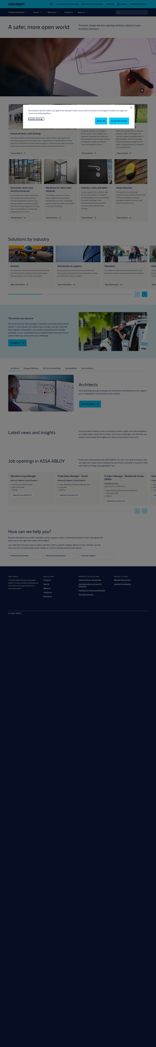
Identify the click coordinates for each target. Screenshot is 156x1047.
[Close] (131, 107)
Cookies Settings (36, 119)
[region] (79, 116)
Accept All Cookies (119, 121)
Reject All (101, 121)
